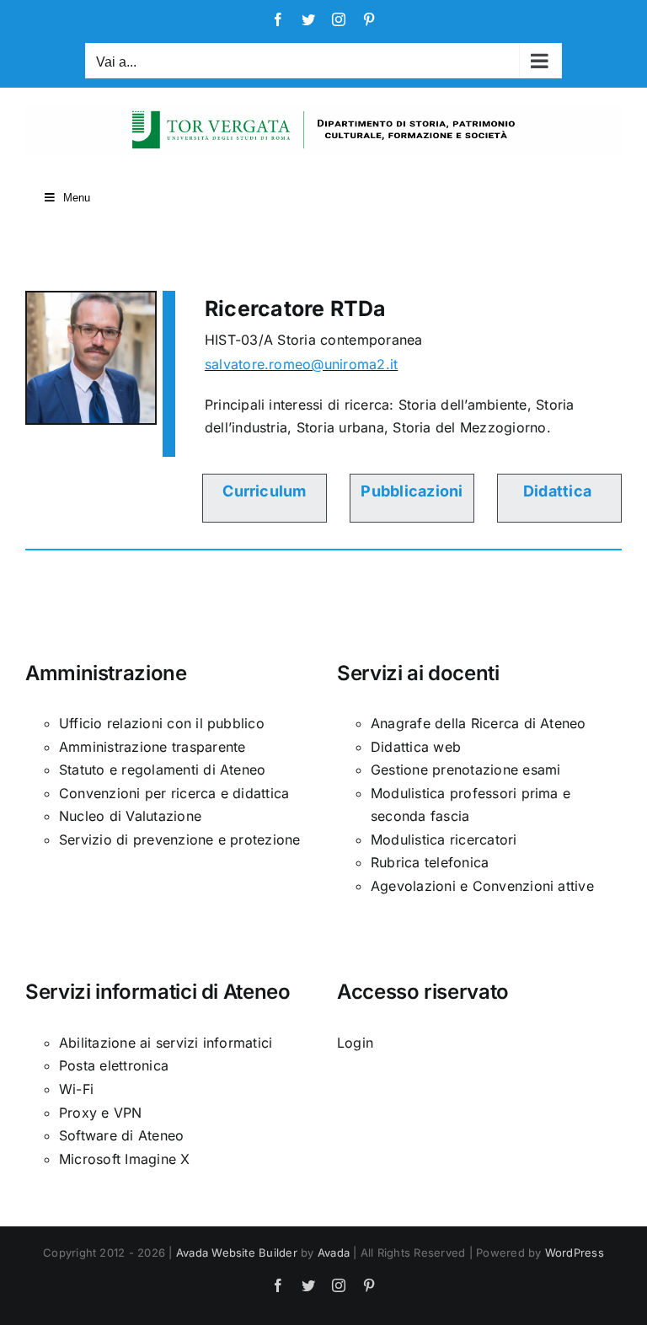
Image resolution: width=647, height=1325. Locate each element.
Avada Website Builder (236, 1252)
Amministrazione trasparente (152, 746)
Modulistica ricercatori (444, 839)
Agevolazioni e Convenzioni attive (482, 885)
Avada (334, 1252)
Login (355, 1042)
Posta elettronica (113, 1065)
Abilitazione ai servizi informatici (165, 1042)
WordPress (574, 1252)
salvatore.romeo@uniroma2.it (301, 364)
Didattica (557, 491)
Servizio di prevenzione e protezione (180, 839)
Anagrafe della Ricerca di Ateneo (478, 723)
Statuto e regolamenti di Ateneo (162, 769)
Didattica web (416, 746)
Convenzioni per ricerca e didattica (174, 793)
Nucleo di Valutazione (130, 815)
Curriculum (264, 491)
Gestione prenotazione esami (465, 769)
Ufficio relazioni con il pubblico (162, 723)
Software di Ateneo (121, 1135)
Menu (76, 197)
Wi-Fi (76, 1089)
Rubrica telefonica (430, 862)
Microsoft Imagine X (124, 1159)
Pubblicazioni (412, 491)
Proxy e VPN (100, 1112)
